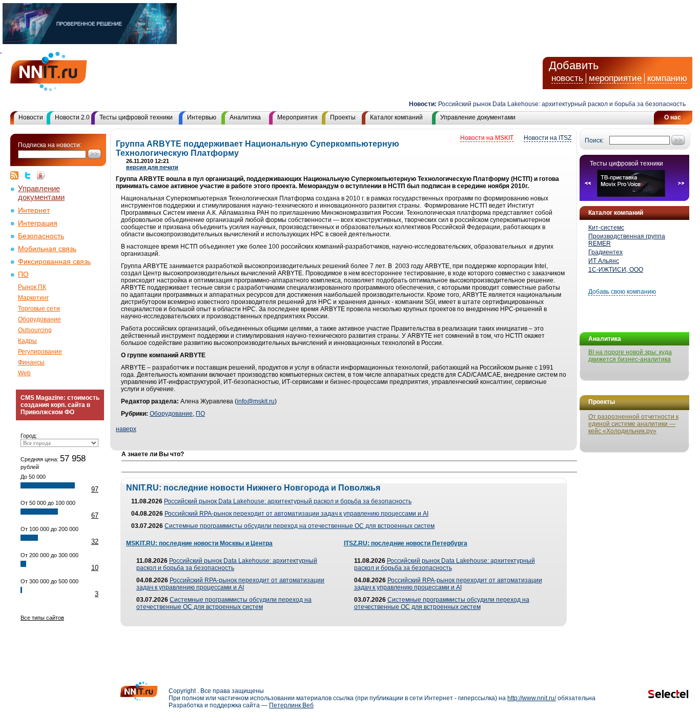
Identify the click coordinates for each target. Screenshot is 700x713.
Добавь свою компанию (622, 291)
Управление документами (478, 117)
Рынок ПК (32, 287)
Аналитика (245, 117)
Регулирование (40, 351)
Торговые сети (39, 308)
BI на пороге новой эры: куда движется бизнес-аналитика (630, 356)
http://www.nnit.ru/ (531, 698)
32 (94, 541)
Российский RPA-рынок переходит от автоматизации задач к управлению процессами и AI (296, 513)
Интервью (201, 117)
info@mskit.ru (256, 401)
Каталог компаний (396, 117)
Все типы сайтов (42, 618)
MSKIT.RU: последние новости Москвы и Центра (199, 543)
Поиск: (594, 140)
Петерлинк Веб (291, 705)
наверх (126, 429)
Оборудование (39, 319)
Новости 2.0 (72, 117)
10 (94, 568)
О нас (672, 117)
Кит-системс (606, 227)
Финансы (31, 362)
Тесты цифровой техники (136, 117)
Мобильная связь (47, 249)
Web (24, 373)
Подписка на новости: (49, 145)
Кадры (27, 340)
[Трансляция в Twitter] (30, 175)
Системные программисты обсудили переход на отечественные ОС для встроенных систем (299, 525)
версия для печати (152, 167)
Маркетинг (33, 297)
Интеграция (37, 223)
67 (94, 515)
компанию (667, 78)
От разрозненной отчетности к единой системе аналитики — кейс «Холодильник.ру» (633, 424)
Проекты (343, 117)
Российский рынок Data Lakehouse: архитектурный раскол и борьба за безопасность (553, 104)
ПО (23, 274)
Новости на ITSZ (547, 137)
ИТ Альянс (603, 260)
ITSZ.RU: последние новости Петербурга (405, 543)
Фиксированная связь (54, 262)
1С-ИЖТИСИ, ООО (615, 269)
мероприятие (615, 78)
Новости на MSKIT (486, 137)
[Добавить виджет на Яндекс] (41, 175)
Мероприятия (297, 117)
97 (94, 489)
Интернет (34, 210)
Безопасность (41, 236)
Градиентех (605, 252)
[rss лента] (17, 175)
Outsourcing (35, 330)
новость (567, 78)
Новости (30, 117)
